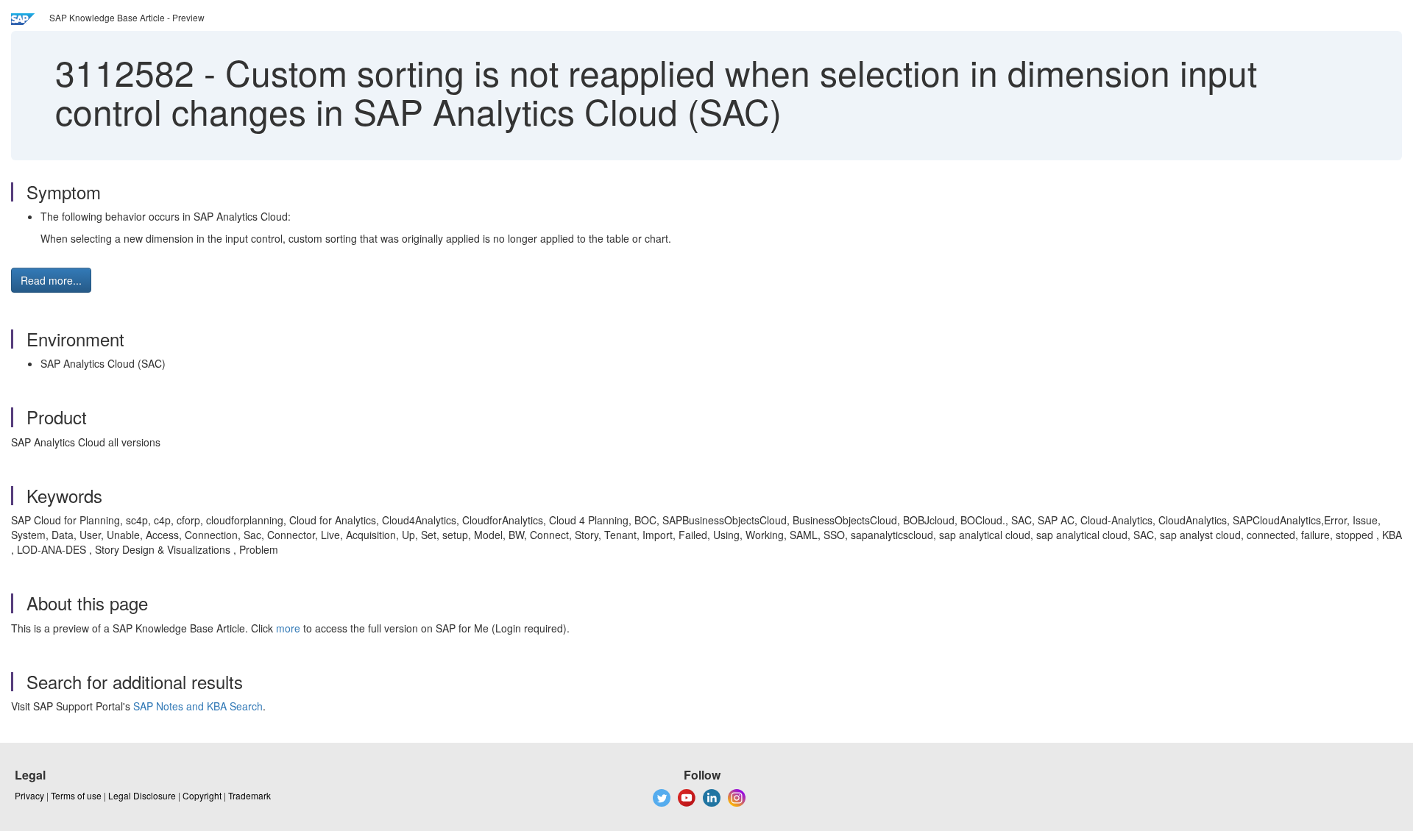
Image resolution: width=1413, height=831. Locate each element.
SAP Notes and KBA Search (198, 706)
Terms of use (76, 795)
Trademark (249, 795)
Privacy (29, 795)
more (288, 628)
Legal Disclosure (142, 795)
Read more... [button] (51, 280)
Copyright (202, 795)
